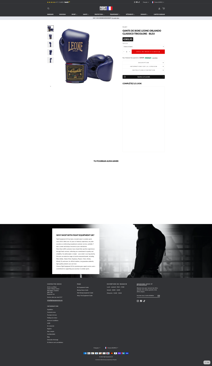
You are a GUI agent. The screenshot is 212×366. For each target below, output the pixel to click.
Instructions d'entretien (143, 70)
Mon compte (50, 331)
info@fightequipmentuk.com (55, 300)
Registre (49, 328)
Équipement (114, 14)
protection (99, 14)
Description (143, 62)
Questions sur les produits (143, 77)
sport (74, 14)
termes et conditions (52, 320)
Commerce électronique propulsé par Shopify (106, 359)
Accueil (124, 27)
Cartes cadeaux (159, 14)
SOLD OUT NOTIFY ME (128, 145)
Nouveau (62, 14)
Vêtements (130, 14)
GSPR (48, 323)
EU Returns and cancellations (55, 342)
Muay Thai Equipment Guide (85, 295)
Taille (125, 43)
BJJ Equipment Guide (83, 287)
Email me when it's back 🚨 (148, 51)
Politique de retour (52, 317)
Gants (85, 14)
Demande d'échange (52, 339)
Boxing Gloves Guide (82, 290)
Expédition (50, 309)
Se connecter (50, 326)
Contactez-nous (51, 312)
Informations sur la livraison (143, 66)
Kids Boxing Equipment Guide (85, 293)
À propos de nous (52, 315)
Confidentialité (51, 334)
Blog (48, 337)
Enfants (144, 14)
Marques (50, 14)
